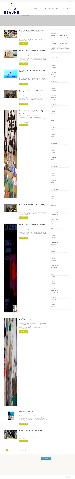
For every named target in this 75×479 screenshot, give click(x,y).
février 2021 (54, 182)
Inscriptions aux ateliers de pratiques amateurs (60, 37)
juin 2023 (53, 131)
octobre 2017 (54, 269)
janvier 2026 (54, 72)
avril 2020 (54, 203)
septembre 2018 (55, 246)
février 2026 (54, 69)
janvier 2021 (54, 184)
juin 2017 (53, 276)
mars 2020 (54, 205)
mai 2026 (53, 65)
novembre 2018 (55, 242)
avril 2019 (53, 230)
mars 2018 (54, 258)
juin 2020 (53, 198)
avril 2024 (53, 113)
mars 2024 (54, 115)
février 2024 (54, 118)
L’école (35, 8)
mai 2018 (53, 253)
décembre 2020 (55, 187)
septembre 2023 (55, 127)
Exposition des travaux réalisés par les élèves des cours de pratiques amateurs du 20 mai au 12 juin (60, 48)
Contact (63, 8)
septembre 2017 (55, 272)
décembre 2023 (55, 122)
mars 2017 (54, 283)
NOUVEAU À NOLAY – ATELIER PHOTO (59, 35)
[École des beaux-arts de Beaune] (11, 8)
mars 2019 (54, 233)
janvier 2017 (54, 288)
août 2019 (53, 221)
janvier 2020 (54, 210)
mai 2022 (53, 152)
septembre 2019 (55, 219)
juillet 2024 (54, 106)
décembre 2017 (55, 265)
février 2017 (54, 285)
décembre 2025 (55, 74)
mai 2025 (53, 88)
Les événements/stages (45, 8)
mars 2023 (54, 134)
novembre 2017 (55, 267)
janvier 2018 (54, 262)
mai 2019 (53, 228)
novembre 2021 (55, 166)
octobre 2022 (54, 145)
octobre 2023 (54, 125)
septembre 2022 (55, 148)
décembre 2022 (55, 141)
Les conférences (56, 8)
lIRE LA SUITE (24, 43)
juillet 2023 (54, 129)
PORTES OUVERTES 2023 (26, 412)
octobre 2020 (54, 191)
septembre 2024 (55, 104)
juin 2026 (53, 63)
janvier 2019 (54, 237)
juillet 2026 (54, 60)
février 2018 (54, 260)
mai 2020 (53, 200)
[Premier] (5, 450)
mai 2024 (53, 111)
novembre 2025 (55, 76)
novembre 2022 (55, 143)
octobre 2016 (54, 295)
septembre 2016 (55, 297)
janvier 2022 (54, 161)
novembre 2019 (55, 214)
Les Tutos (69, 8)
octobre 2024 (54, 102)
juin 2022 (53, 150)
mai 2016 (53, 304)
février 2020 (54, 207)
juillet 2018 (54, 249)
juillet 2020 (54, 196)
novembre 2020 (55, 189)
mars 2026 (54, 67)
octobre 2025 (54, 79)
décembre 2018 (55, 239)
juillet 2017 (54, 274)
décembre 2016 (55, 290)
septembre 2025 (55, 81)
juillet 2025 (54, 83)
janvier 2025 (54, 95)
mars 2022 (54, 157)
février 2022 (54, 159)
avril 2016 (53, 306)
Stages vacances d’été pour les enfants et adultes (59, 41)
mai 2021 (53, 175)
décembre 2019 (55, 212)
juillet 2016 (54, 299)
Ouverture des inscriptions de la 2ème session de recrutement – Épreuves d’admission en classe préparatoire (33, 112)
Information (29, 115)
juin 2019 (53, 226)
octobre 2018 (54, 244)
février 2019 (54, 235)
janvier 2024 (54, 120)
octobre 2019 (54, 216)
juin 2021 (53, 173)
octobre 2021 (54, 168)
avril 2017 (53, 281)
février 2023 (54, 136)
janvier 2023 (54, 138)
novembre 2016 (55, 292)
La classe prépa (34, 115)
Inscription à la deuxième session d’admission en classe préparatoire (60, 44)
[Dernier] (24, 450)
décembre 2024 (55, 97)
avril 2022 (53, 154)
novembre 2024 (55, 99)
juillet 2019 (54, 223)
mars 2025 (54, 90)
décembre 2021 (55, 164)
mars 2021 (54, 180)
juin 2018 (53, 251)
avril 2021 (53, 177)
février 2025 (54, 92)
